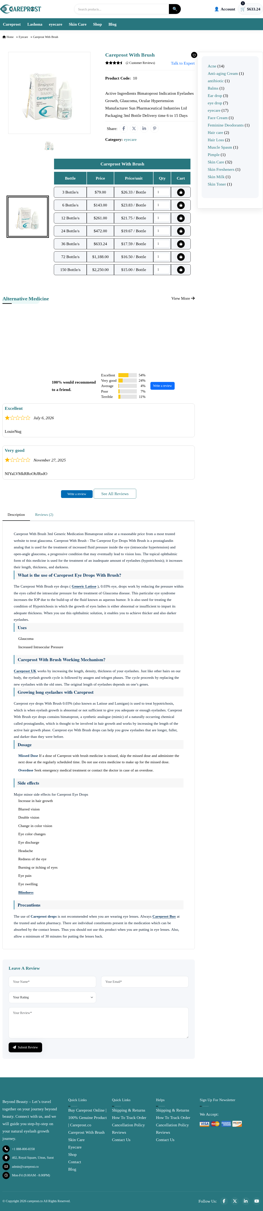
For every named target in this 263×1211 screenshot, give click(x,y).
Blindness (25, 892)
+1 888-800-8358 (23, 1149)
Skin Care (78, 24)
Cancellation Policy (128, 1125)
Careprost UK (25, 671)
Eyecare (75, 1147)
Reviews (119, 1132)
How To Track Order (129, 1117)
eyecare (55, 24)
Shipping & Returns (128, 1110)
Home (10, 37)
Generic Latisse (84, 586)
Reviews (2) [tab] (44, 515)
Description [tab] (16, 515)
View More (181, 298)
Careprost (12, 24)
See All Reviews (115, 493)
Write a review (162, 385)
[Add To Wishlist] (194, 55)
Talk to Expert (183, 63)
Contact (74, 1162)
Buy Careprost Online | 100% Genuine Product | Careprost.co (87, 1117)
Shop (97, 24)
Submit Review (27, 1047)
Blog (112, 24)
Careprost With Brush (86, 1132)
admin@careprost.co (25, 1166)
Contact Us (121, 1139)
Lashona (34, 24)
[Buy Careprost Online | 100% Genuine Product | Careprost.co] (20, 9)
